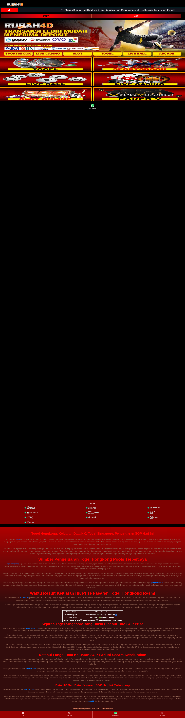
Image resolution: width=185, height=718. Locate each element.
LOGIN (136, 16)
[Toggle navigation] (3, 4)
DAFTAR (46, 16)
